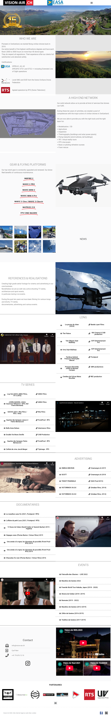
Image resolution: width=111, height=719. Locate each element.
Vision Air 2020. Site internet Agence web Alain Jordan (19, 713)
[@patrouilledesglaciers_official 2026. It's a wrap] (35, 232)
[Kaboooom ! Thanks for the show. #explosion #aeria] (20, 232)
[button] (91, 3)
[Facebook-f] (101, 713)
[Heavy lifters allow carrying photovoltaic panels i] (6, 246)
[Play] (28, 348)
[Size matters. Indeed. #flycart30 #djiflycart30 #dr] (20, 246)
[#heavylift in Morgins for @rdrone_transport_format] (49, 246)
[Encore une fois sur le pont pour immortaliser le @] (6, 232)
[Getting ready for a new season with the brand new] (49, 232)
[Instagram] (106, 713)
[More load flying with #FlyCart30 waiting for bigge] (35, 246)
